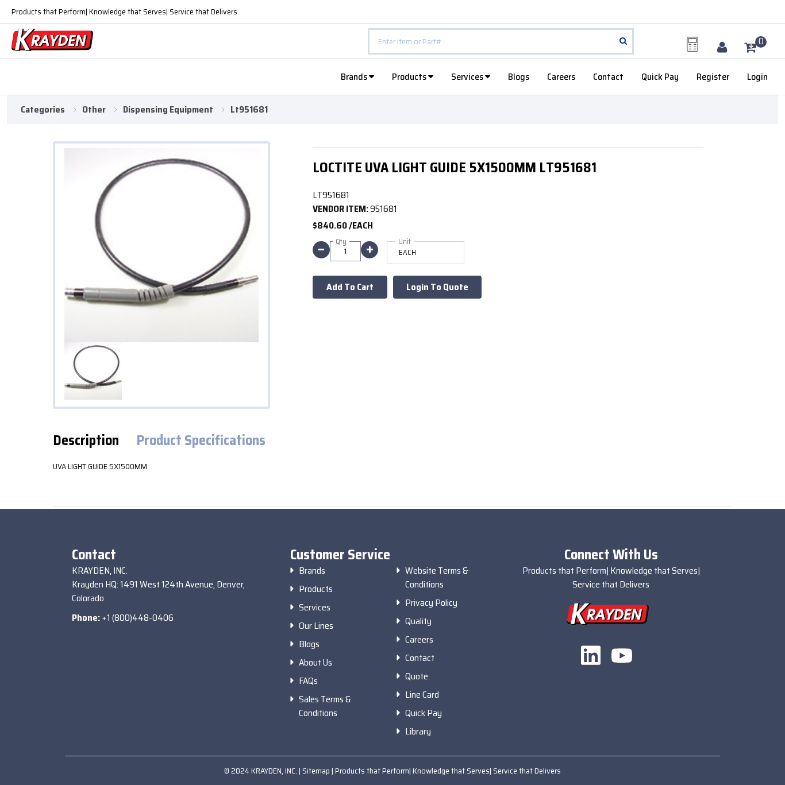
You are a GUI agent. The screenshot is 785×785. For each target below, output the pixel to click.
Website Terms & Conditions (436, 577)
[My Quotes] (692, 44)
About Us (315, 663)
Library (418, 731)
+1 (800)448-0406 (138, 617)
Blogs (518, 76)
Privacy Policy (431, 603)
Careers (561, 76)
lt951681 (249, 110)
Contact (608, 76)
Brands (355, 76)
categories (43, 110)
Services (468, 76)
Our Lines (316, 626)
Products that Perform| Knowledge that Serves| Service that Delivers (124, 11)
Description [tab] (86, 441)
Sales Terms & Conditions (325, 706)
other (94, 110)
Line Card (422, 695)
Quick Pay (660, 76)
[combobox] (501, 41)
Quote (416, 676)
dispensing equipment (168, 110)
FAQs (308, 681)
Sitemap (317, 770)
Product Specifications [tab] (200, 441)
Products (410, 76)
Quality (418, 621)
